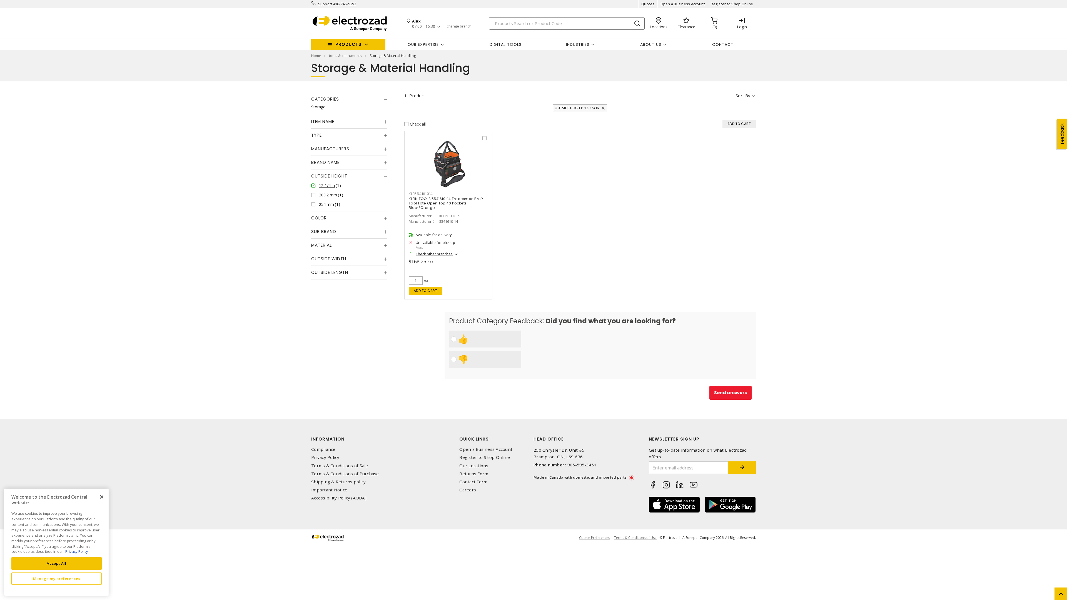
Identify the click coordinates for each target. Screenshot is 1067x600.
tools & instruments (345, 55)
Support (325, 3)
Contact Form (473, 481)
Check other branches (434, 253)
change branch (459, 26)
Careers (467, 489)
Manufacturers (330, 149)
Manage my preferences (56, 578)
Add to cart (425, 290)
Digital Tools (506, 44)
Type (316, 135)
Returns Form (473, 473)
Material (321, 245)
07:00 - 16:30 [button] (423, 26)
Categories (325, 99)
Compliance (323, 449)
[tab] (349, 99)
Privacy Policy (325, 457)
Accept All (56, 563)
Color (319, 218)
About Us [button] (650, 44)
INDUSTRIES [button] (577, 44)
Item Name (322, 121)
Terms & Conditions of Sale (339, 465)
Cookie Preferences (594, 537)
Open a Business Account (682, 3)
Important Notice (329, 489)
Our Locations (473, 465)
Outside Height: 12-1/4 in (577, 108)
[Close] (102, 497)
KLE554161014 (421, 193)
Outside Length (329, 272)
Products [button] (348, 44)
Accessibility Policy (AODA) (339, 498)
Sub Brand (323, 231)
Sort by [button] (743, 95)
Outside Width (328, 259)
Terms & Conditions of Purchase (345, 473)
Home (316, 55)
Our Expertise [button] (423, 44)
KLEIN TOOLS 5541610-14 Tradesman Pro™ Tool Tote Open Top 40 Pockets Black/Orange (446, 203)
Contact (723, 44)
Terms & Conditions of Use (635, 537)
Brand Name (325, 162)
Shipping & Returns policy (338, 481)
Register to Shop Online (732, 3)
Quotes (648, 3)
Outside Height (329, 176)
